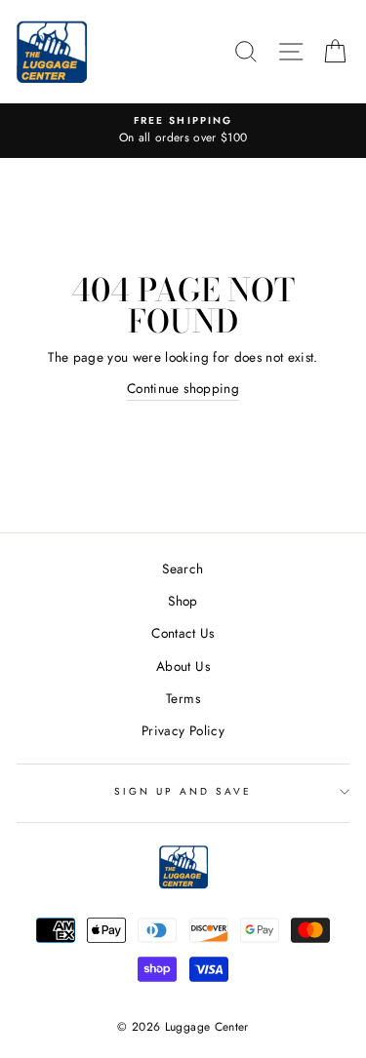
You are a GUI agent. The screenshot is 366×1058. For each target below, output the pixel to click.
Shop (182, 600)
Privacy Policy (183, 730)
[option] (183, 130)
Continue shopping (183, 388)
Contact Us (182, 633)
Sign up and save (183, 791)
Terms (183, 698)
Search (182, 568)
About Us (183, 666)
